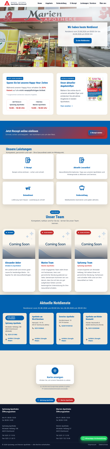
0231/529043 (39, 328)
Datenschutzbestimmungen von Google (56, 389)
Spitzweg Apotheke (46, 400)
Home (40, 3)
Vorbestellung (61, 3)
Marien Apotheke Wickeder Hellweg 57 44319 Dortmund (63, 428)
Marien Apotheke (67, 400)
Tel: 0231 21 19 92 (8, 435)
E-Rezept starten (96, 133)
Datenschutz (103, 444)
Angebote (49, 3)
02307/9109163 (67, 326)
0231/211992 (12, 334)
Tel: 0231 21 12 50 (62, 435)
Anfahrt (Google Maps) (14, 339)
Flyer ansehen (65, 106)
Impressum (92, 444)
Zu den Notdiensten (83, 41)
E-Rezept (73, 3)
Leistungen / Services (88, 3)
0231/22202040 (93, 328)
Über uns (103, 3)
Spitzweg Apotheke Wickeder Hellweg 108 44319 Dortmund (10, 428)
